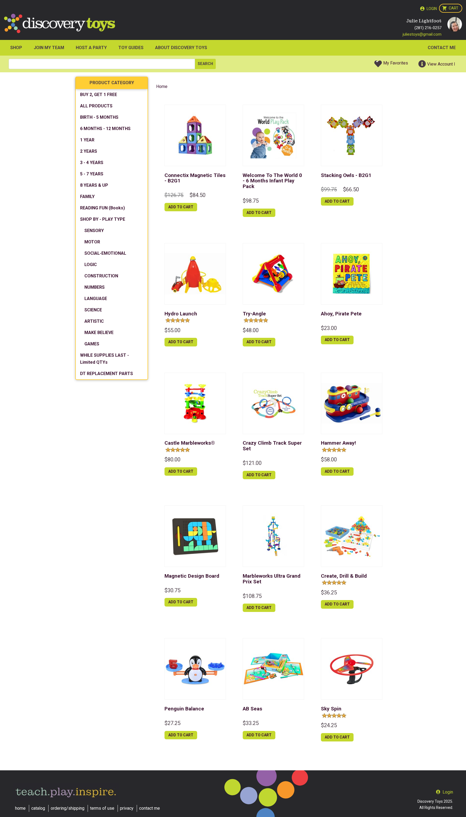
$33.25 (251, 723)
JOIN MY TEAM (49, 47)
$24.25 (329, 725)
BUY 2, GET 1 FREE (98, 94)
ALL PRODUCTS (96, 105)
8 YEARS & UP (94, 185)
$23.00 (329, 328)
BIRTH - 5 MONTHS (99, 117)
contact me (149, 808)
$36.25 (329, 592)
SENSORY (94, 230)
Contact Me (442, 47)
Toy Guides (130, 47)
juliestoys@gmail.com (422, 34)
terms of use (102, 808)
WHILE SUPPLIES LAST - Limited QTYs (104, 359)
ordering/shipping (67, 808)
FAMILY (87, 196)
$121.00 (252, 463)
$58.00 (329, 459)
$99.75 (329, 189)
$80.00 (172, 459)
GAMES (91, 343)
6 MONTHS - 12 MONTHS (105, 128)
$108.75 (252, 596)
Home (161, 86)
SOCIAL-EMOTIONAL (105, 253)
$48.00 (251, 330)
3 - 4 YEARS (91, 162)
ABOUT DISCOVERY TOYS (181, 47)
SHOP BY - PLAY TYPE (102, 219)
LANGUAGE (95, 298)
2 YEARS (88, 151)
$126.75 (174, 195)
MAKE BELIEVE (99, 332)
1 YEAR (87, 139)
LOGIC (90, 264)
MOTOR (92, 241)
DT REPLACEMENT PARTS (106, 373)
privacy (126, 808)
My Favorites (395, 63)
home (20, 808)
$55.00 (172, 330)
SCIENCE (93, 309)
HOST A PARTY (91, 47)
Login (432, 8)
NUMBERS (94, 287)
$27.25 (172, 723)
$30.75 (172, 590)
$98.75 (251, 201)
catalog (38, 808)
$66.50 (351, 189)
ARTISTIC (94, 321)
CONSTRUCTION (101, 275)
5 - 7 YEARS (91, 173)
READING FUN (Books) (102, 207)
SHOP (16, 47)
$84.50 (197, 195)
